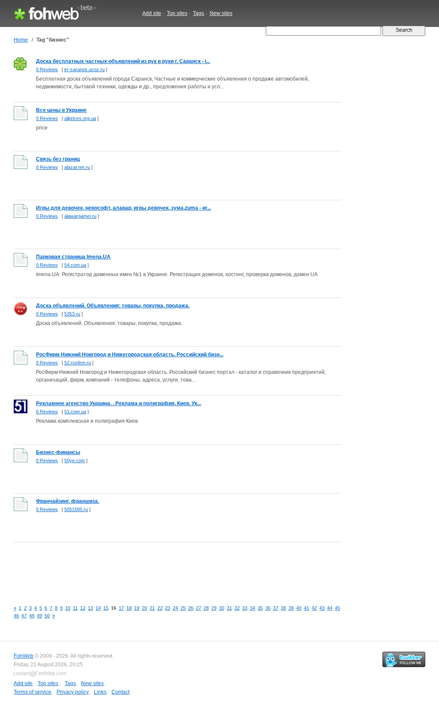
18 (129, 608)
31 (229, 608)
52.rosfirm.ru (77, 362)
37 (275, 608)
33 (244, 608)
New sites (221, 13)
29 (213, 608)
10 (67, 608)
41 (306, 608)
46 (16, 615)
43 (322, 608)
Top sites (177, 13)
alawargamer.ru (80, 216)
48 (31, 615)
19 (136, 608)
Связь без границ (58, 159)
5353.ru (72, 313)
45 (337, 608)
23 (167, 608)
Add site (151, 13)
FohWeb (23, 656)
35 (260, 608)
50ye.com (74, 460)
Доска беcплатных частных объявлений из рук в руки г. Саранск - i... (123, 61)
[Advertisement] (170, 567)
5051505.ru (76, 509)
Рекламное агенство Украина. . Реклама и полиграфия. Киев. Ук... (118, 403)
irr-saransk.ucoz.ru (84, 69)
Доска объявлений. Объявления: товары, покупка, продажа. (112, 306)
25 (183, 608)
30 (221, 608)
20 (144, 608)
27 (198, 608)
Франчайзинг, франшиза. (67, 501)
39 (291, 608)
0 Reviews (47, 69)
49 (39, 615)
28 (206, 608)
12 (82, 608)
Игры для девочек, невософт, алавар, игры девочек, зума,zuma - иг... (123, 208)
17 (121, 608)
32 (237, 608)
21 (152, 608)
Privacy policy (73, 692)
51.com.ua (75, 411)
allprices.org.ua (80, 118)
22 (159, 608)
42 (314, 608)
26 (190, 608)
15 (105, 608)
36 (268, 608)
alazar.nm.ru (77, 167)
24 (175, 608)
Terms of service (32, 692)
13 (90, 608)
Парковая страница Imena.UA (73, 257)
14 (98, 608)
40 (298, 608)
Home (21, 40)
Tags (198, 13)
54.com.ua (75, 265)
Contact (120, 692)
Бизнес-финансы (58, 452)
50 (47, 615)
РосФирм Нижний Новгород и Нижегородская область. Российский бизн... (129, 355)
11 (75, 608)
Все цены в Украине (61, 110)
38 (283, 608)
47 (24, 615)
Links (100, 692)
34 (252, 608)
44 (329, 608)
